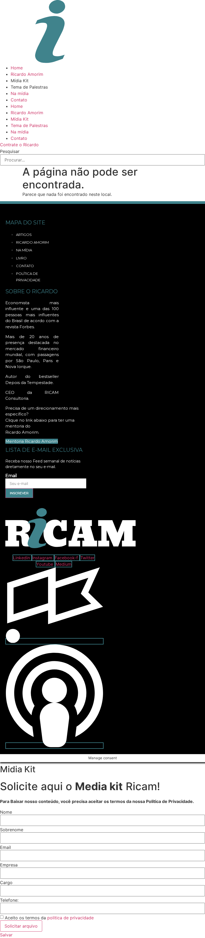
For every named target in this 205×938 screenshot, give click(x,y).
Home (17, 67)
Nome (6, 812)
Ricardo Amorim (27, 74)
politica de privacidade (70, 917)
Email (11, 476)
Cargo (6, 882)
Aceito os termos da (49, 918)
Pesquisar (9, 151)
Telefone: (9, 900)
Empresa (9, 865)
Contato (19, 99)
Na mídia (20, 93)
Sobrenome (11, 830)
